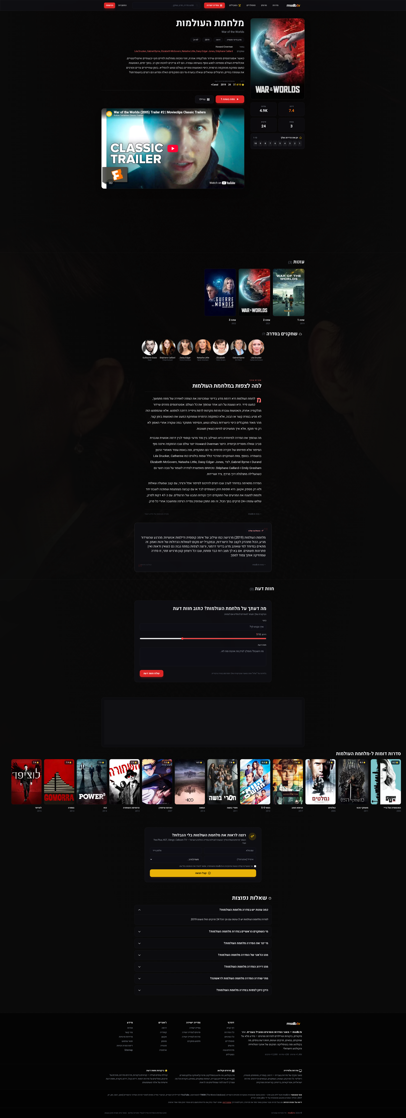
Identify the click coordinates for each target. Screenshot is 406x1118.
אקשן (164, 1036)
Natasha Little (188, 51)
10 (255, 143)
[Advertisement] (203, 216)
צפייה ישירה (213, 5)
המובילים (233, 5)
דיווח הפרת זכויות (125, 1045)
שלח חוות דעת (152, 673)
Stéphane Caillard (224, 51)
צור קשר (129, 1032)
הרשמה (109, 5)
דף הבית (230, 1028)
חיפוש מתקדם (193, 1041)
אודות (130, 1028)
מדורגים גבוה (228, 1050)
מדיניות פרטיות (126, 1036)
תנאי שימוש (127, 1041)
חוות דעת (262, 645)
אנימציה (163, 1050)
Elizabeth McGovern (171, 51)
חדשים (231, 1045)
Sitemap (128, 1050)
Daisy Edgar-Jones (205, 51)
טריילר (202, 99)
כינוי (264, 620)
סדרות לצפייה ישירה (191, 1036)
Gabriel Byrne (153, 51)
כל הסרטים (229, 1036)
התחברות (122, 5)
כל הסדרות (229, 1032)
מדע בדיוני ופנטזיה (234, 39)
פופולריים (251, 5)
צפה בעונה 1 (228, 99)
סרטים (264, 5)
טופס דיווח (227, 1102)
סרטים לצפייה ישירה (191, 1032)
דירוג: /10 (261, 634)
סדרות (275, 5)
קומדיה (163, 1032)
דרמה (218, 39)
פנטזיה (163, 1045)
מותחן (164, 1041)
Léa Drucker (140, 51)
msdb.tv (291, 1113)
